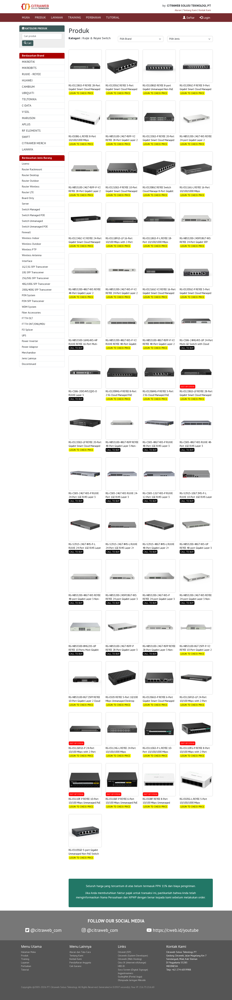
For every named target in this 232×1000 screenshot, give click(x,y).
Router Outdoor (30, 180)
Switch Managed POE (33, 215)
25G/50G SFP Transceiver (35, 278)
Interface (27, 261)
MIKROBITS (29, 68)
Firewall (26, 232)
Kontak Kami (205, 10)
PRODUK (40, 17)
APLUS (26, 124)
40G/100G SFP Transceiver (36, 283)
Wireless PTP (29, 249)
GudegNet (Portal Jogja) (130, 976)
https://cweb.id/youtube (175, 930)
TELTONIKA (29, 99)
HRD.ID (121, 966)
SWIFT (26, 137)
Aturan (178, 10)
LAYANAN (57, 17)
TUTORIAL (112, 17)
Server (25, 203)
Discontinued (29, 364)
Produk (24, 955)
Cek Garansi (75, 966)
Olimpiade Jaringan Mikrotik (132, 980)
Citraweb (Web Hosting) (130, 958)
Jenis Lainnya (29, 358)
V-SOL (25, 112)
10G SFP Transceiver (33, 272)
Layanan (25, 962)
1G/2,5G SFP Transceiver (35, 266)
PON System (28, 295)
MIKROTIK (28, 62)
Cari (28, 43)
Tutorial (25, 969)
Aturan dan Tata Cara (80, 952)
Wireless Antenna (31, 255)
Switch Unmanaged (32, 221)
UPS (24, 335)
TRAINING (74, 17)
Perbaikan (26, 966)
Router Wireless (30, 186)
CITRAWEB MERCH (34, 143)
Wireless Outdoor (31, 243)
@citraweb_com (45, 930)
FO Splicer (27, 329)
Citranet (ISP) (124, 952)
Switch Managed (31, 209)
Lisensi (25, 163)
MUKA (26, 17)
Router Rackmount (32, 169)
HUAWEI (27, 80)
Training (25, 958)
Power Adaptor (30, 346)
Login (206, 18)
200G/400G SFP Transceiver (37, 289)
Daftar (190, 18)
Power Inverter (30, 341)
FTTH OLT (27, 318)
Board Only (28, 198)
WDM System (29, 306)
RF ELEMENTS (31, 130)
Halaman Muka (28, 952)
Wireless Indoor (30, 238)
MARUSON (28, 118)
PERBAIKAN (93, 17)
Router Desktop (30, 175)
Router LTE (28, 192)
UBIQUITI (28, 93)
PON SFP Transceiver (33, 301)
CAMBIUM (28, 87)
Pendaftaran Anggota (80, 962)
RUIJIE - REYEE (31, 74)
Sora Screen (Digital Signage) (133, 969)
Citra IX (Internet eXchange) (132, 962)
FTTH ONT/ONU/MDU (33, 324)
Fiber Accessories (31, 312)
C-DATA (26, 105)
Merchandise (29, 352)
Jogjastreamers (125, 973)
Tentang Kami (190, 10)
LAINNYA (27, 149)
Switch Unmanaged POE (35, 226)
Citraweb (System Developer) (133, 955)
